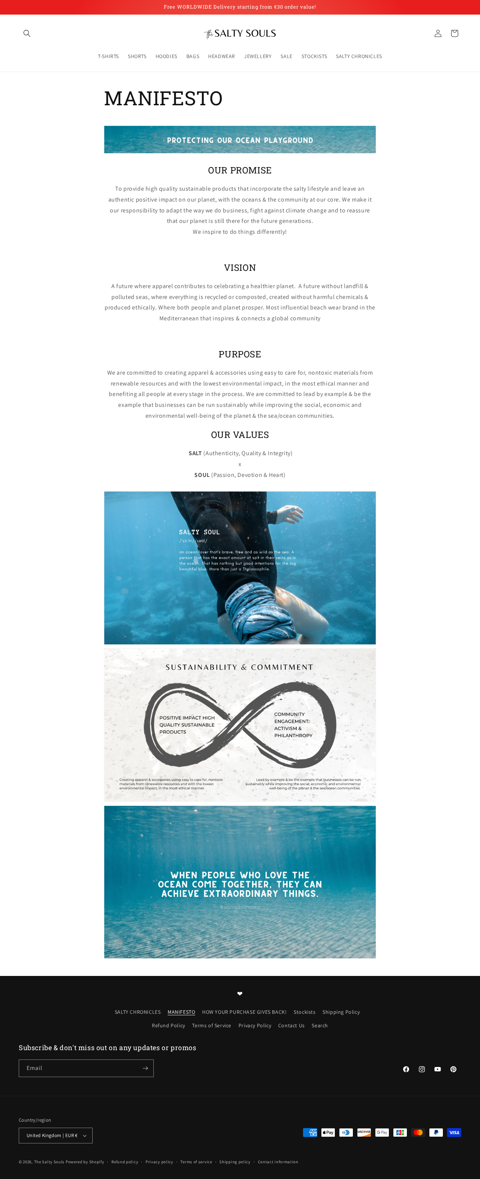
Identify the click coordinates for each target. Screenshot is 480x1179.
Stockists (304, 1012)
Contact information (278, 1161)
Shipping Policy (341, 1012)
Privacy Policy (254, 1025)
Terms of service (196, 1161)
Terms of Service (211, 1025)
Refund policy (124, 1161)
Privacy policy (159, 1161)
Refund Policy (168, 1025)
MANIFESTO (181, 1012)
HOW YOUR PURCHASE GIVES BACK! (244, 1012)
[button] (27, 33)
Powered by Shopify (85, 1161)
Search (320, 1025)
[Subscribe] (145, 1068)
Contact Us (291, 1025)
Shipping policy (234, 1161)
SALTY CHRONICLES (138, 1012)
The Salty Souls (49, 1161)
